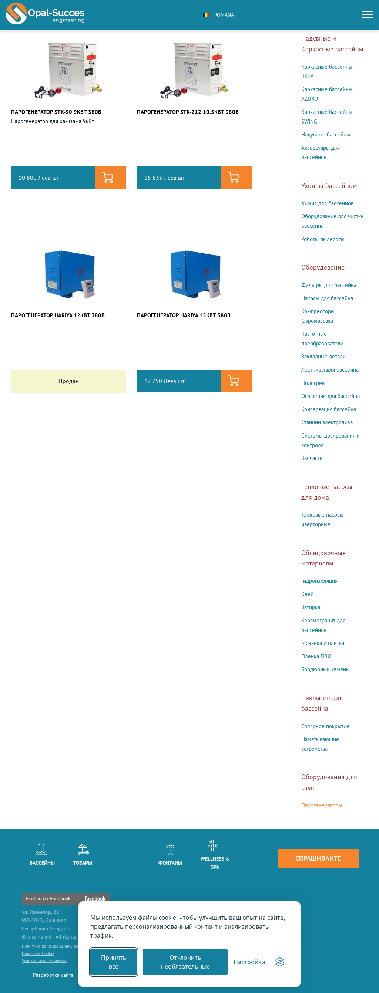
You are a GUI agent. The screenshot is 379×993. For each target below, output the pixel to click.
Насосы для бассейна (327, 298)
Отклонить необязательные (185, 961)
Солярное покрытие (325, 726)
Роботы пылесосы (323, 239)
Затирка (310, 607)
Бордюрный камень (325, 669)
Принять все (114, 961)
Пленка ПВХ (316, 656)
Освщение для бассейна (330, 395)
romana (224, 14)
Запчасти (312, 458)
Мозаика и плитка (322, 642)
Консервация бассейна (328, 409)
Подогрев (313, 382)
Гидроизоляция (319, 580)
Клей (307, 594)
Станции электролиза (327, 422)
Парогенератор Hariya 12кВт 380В (58, 315)
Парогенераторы (321, 805)
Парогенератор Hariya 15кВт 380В (184, 315)
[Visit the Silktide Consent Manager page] (280, 962)
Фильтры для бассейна (328, 284)
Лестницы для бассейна (330, 369)
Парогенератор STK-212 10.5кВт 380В (188, 111)
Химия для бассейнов (327, 203)
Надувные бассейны (325, 134)
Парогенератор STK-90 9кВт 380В (56, 111)
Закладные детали (323, 356)
